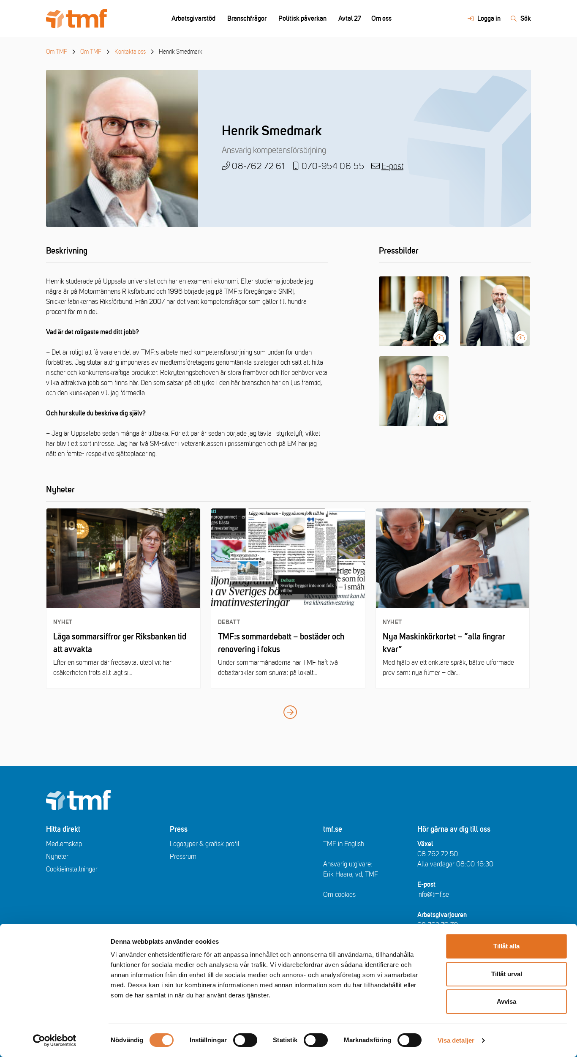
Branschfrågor (247, 18)
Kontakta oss (130, 52)
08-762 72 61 (258, 166)
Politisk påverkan (302, 18)
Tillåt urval (506, 974)
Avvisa (506, 1001)
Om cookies (339, 895)
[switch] (245, 1040)
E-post (392, 166)
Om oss (381, 18)
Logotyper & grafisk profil (205, 844)
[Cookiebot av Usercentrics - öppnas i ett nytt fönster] (55, 1040)
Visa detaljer (456, 1040)
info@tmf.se (433, 895)
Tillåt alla (506, 946)
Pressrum (183, 856)
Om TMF (56, 52)
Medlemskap (64, 844)
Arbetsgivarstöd (193, 18)
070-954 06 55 (333, 166)
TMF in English (343, 844)
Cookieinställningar (72, 869)
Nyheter (57, 856)
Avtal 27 (349, 18)
